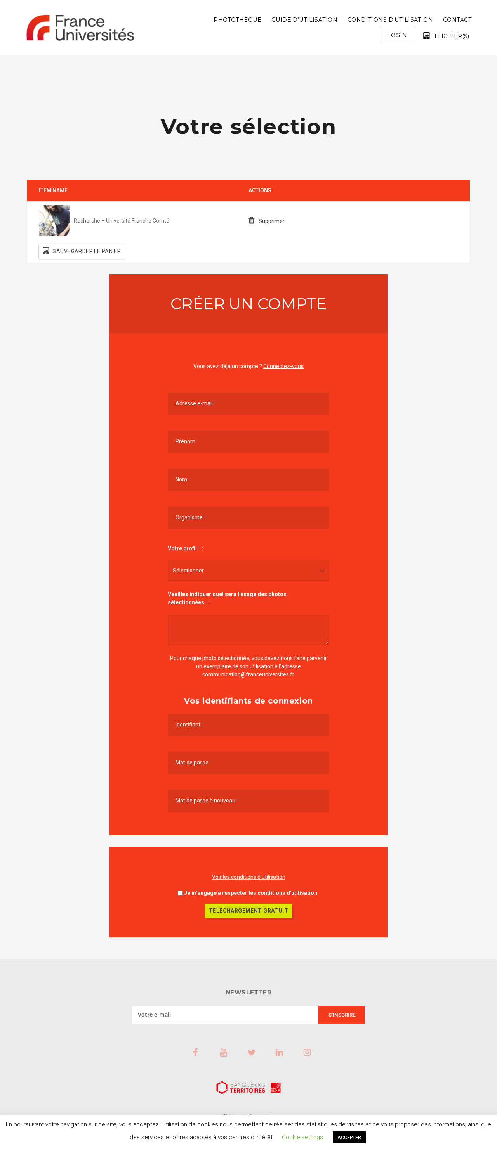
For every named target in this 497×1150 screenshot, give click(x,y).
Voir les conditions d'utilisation (248, 877)
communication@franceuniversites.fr (248, 674)
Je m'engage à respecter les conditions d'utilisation (250, 893)
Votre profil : (185, 548)
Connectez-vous (283, 366)
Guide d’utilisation (304, 19)
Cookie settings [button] (302, 1137)
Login (397, 35)
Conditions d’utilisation (390, 19)
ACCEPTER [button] (349, 1137)
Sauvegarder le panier (86, 251)
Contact (457, 19)
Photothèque (237, 19)
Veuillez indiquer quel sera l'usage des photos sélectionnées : (227, 598)
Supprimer (272, 221)
